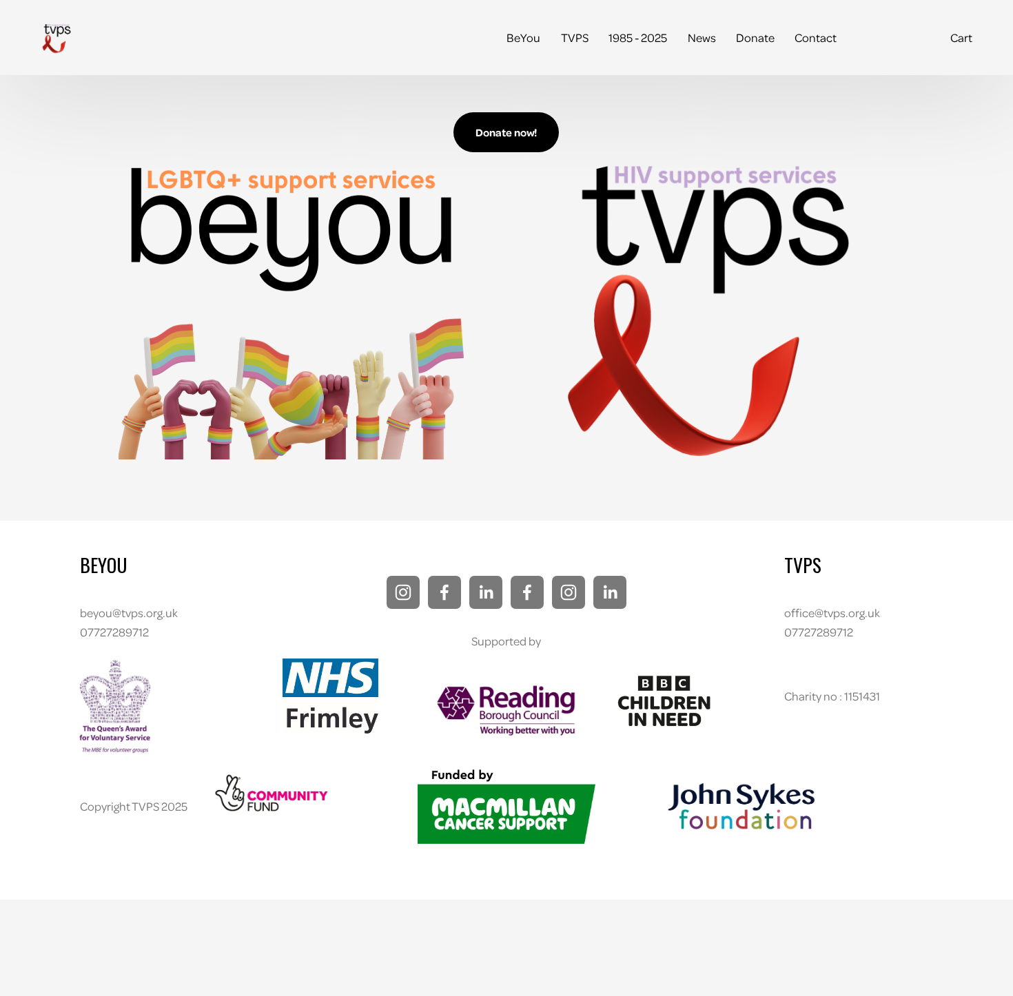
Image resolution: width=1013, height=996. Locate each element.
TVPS (575, 37)
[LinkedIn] (485, 592)
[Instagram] (403, 592)
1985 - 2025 (637, 37)
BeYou (523, 37)
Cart (961, 37)
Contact (816, 37)
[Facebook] (444, 592)
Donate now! (506, 132)
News (702, 37)
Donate (755, 37)
